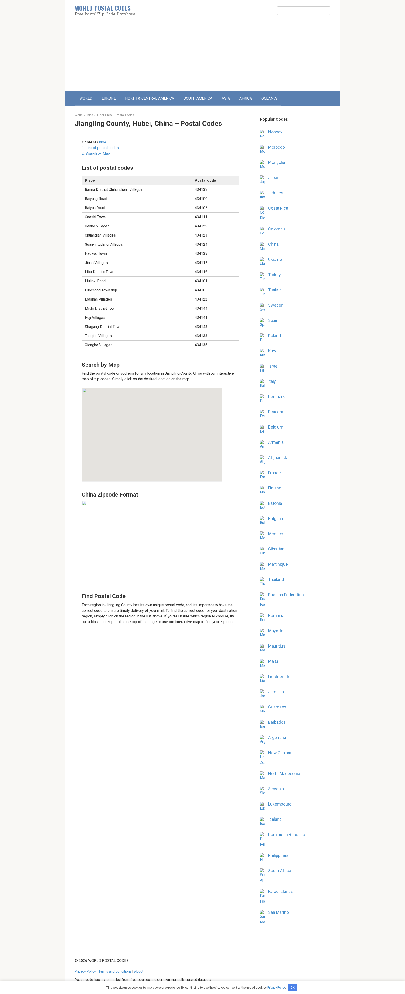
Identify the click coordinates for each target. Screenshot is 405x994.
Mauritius (276, 646)
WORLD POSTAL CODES (103, 7)
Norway (275, 131)
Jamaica (276, 691)
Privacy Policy (85, 972)
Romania (276, 615)
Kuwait (274, 350)
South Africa (279, 870)
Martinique (278, 564)
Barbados (277, 722)
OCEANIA (269, 98)
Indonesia (277, 192)
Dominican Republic (286, 834)
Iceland (275, 819)
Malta (273, 661)
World (79, 115)
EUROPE (109, 98)
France (274, 472)
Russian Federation (286, 594)
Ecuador (275, 411)
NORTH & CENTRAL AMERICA (149, 98)
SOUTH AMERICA (198, 98)
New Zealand (280, 752)
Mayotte (275, 630)
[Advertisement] (202, 56)
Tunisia (274, 289)
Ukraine (275, 259)
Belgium (275, 427)
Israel (273, 366)
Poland (274, 335)
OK (293, 987)
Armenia (276, 442)
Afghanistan (279, 457)
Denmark (276, 396)
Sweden (275, 305)
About (138, 972)
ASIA (226, 98)
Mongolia (276, 162)
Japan (273, 177)
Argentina (277, 737)
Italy (272, 381)
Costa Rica (278, 208)
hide (102, 142)
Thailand (276, 579)
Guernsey (277, 706)
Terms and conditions (114, 972)
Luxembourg (280, 804)
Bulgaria (275, 518)
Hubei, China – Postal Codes (115, 115)
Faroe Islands (280, 891)
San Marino (278, 912)
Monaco (275, 533)
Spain (273, 320)
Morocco (276, 147)
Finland (274, 488)
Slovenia (276, 788)
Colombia (277, 228)
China (89, 115)
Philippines (278, 855)
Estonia (275, 503)
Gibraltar (276, 548)
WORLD (85, 98)
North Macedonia (284, 773)
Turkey (274, 274)
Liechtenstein (281, 676)
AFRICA (245, 98)
